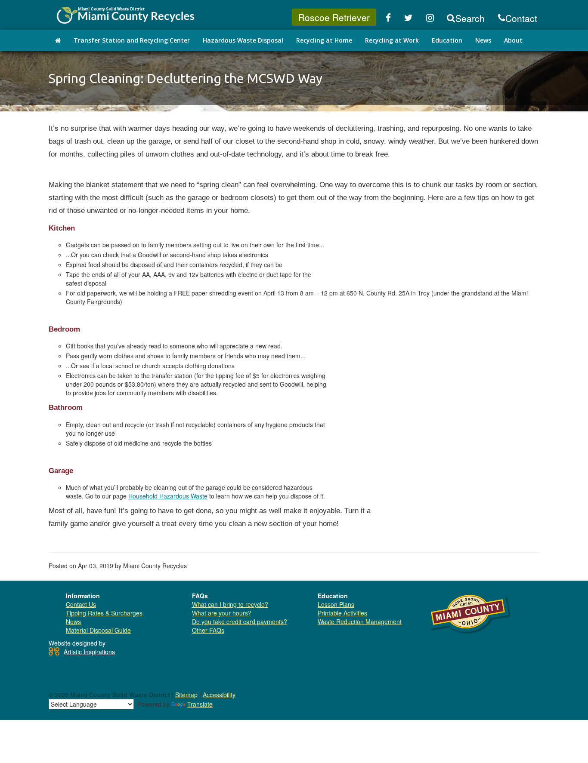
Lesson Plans (336, 604)
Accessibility (219, 694)
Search (470, 18)
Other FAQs (208, 630)
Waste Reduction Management (360, 621)
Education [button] (447, 40)
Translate (200, 704)
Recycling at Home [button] (324, 40)
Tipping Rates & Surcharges (104, 613)
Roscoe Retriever (334, 17)
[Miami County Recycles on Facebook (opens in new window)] (388, 18)
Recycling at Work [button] (392, 40)
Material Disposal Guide (98, 630)
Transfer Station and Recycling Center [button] (132, 40)
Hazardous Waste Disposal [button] (243, 40)
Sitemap (186, 694)
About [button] (513, 40)
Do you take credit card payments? (239, 621)
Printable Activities (342, 613)
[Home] (58, 40)
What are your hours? (221, 613)
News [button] (483, 40)
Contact (521, 18)
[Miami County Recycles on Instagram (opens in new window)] (430, 18)
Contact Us (81, 604)
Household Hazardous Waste (167, 496)
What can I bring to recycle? (230, 604)
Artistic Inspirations (89, 651)
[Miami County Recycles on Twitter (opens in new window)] (408, 18)
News (73, 621)
